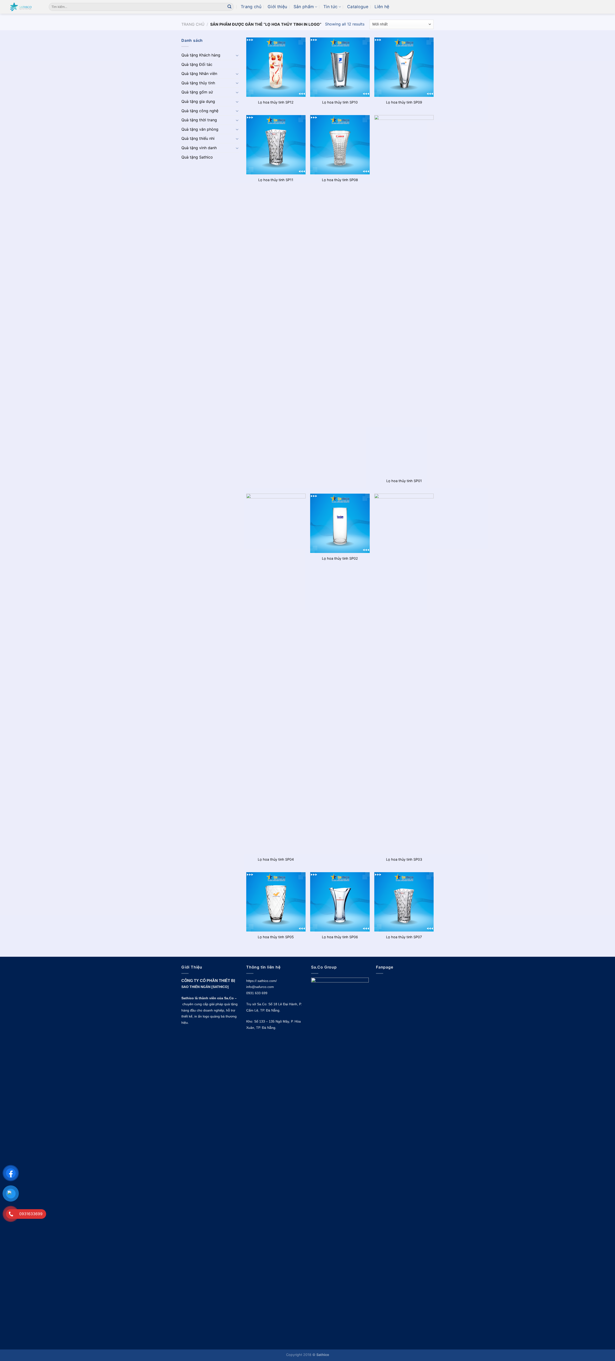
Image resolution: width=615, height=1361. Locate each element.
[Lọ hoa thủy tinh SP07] (404, 902)
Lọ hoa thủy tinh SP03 (404, 859)
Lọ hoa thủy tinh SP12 (276, 102)
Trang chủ (251, 6)
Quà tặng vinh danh (199, 147)
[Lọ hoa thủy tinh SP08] (339, 144)
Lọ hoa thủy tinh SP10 (340, 102)
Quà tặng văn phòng (199, 129)
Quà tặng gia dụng (198, 101)
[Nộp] (229, 7)
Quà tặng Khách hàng (200, 55)
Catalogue (357, 6)
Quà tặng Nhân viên (199, 73)
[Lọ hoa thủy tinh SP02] (339, 523)
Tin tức (330, 6)
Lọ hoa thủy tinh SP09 (404, 102)
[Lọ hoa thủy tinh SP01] (404, 295)
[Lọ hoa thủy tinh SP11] (276, 144)
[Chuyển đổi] (237, 55)
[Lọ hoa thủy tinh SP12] (276, 67)
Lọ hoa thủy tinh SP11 (275, 180)
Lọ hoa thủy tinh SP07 (404, 937)
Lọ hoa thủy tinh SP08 (340, 180)
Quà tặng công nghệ (199, 110)
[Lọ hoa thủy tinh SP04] (276, 674)
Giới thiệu (277, 6)
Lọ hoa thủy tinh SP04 (276, 859)
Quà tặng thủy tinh (198, 82)
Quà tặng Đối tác (196, 64)
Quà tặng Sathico (197, 157)
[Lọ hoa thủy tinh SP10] (339, 67)
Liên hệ (382, 6)
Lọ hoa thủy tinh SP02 (340, 558)
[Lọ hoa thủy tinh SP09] (404, 67)
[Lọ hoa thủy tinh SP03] (404, 674)
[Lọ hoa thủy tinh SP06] (339, 902)
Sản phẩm (304, 6)
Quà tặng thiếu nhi (198, 138)
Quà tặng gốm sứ (197, 92)
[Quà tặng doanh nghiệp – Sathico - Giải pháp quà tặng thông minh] (23, 7)
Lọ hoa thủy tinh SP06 (340, 937)
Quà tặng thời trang (199, 119)
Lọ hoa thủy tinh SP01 (404, 481)
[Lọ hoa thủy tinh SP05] (276, 902)
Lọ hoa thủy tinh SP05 (276, 937)
